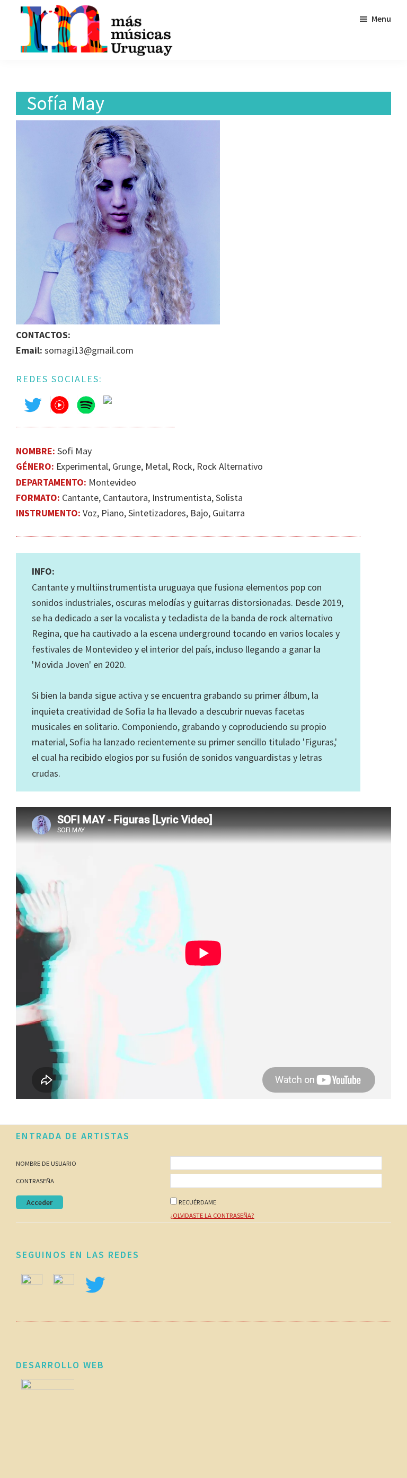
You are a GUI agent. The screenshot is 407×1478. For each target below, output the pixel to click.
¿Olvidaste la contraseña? (212, 1215)
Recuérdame (197, 1202)
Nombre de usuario (46, 1163)
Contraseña (35, 1181)
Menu (381, 18)
